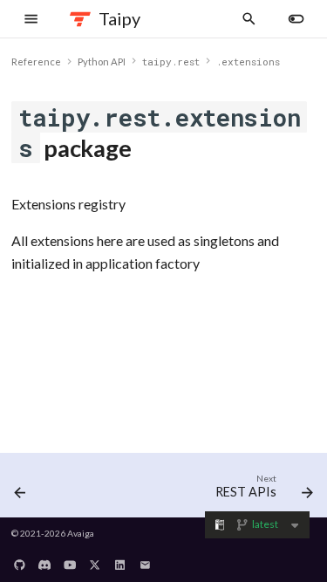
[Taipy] (81, 19)
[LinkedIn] (120, 560)
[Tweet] (95, 560)
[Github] (20, 560)
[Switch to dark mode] (296, 19)
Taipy (119, 18)
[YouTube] (69, 560)
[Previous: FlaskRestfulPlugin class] (20, 489)
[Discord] (44, 560)
